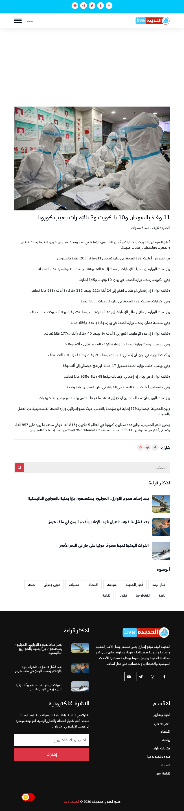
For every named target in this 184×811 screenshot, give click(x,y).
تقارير (123, 595)
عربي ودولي (52, 585)
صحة (31, 585)
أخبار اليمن (159, 585)
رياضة (162, 595)
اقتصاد (93, 585)
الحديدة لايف (71, 801)
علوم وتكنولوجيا (158, 756)
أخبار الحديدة (134, 585)
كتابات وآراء (161, 748)
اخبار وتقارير (161, 715)
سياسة (111, 585)
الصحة (165, 765)
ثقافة (106, 595)
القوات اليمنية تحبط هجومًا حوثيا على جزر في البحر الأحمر (104, 545)
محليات (74, 585)
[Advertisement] (92, 61)
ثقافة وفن (163, 773)
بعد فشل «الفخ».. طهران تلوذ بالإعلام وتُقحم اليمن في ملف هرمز (99, 522)
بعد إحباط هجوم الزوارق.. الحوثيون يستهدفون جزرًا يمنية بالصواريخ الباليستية (88, 498)
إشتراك (52, 754)
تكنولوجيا (143, 595)
